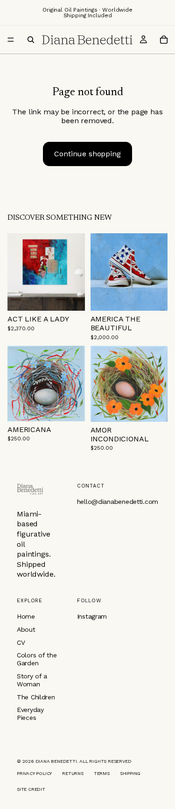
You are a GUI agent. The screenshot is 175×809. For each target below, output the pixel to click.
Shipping (130, 773)
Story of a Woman (32, 680)
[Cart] (164, 39)
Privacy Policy (34, 773)
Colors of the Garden (36, 659)
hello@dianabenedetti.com (117, 501)
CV (21, 642)
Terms (102, 773)
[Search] (31, 39)
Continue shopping (87, 153)
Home (26, 616)
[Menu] (10, 39)
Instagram (92, 616)
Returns (73, 773)
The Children (36, 697)
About (26, 629)
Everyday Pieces (30, 713)
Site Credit (31, 789)
